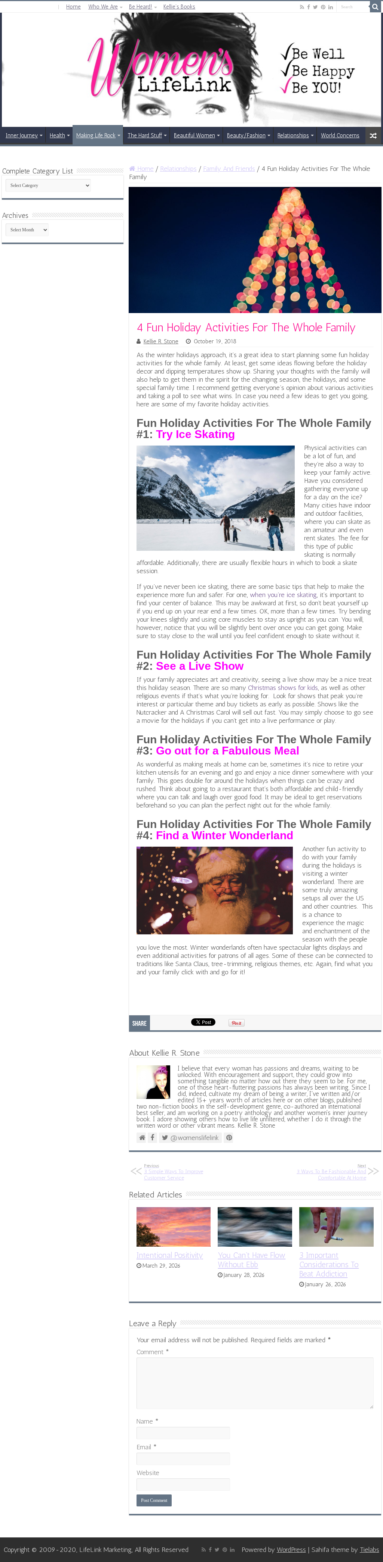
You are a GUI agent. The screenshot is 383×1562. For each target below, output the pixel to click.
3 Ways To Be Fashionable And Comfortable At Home (331, 1172)
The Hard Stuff (145, 135)
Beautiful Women (194, 135)
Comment (153, 1352)
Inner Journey (22, 135)
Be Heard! (140, 6)
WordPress (291, 1550)
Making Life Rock (96, 135)
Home (73, 6)
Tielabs (369, 1550)
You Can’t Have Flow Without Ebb (251, 1259)
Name (148, 1421)
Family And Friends (229, 169)
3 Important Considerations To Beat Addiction (329, 1264)
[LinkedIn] (331, 7)
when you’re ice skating (283, 595)
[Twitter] (315, 7)
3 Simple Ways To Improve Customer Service (173, 1172)
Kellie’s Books (179, 6)
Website (148, 1473)
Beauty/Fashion (246, 135)
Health (57, 135)
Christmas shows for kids (283, 688)
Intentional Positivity (170, 1255)
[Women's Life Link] (191, 70)
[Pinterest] (323, 7)
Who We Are (103, 6)
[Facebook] (308, 7)
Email (147, 1447)
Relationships (293, 135)
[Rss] (302, 7)
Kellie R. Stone (161, 341)
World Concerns (340, 135)
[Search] (375, 6)
